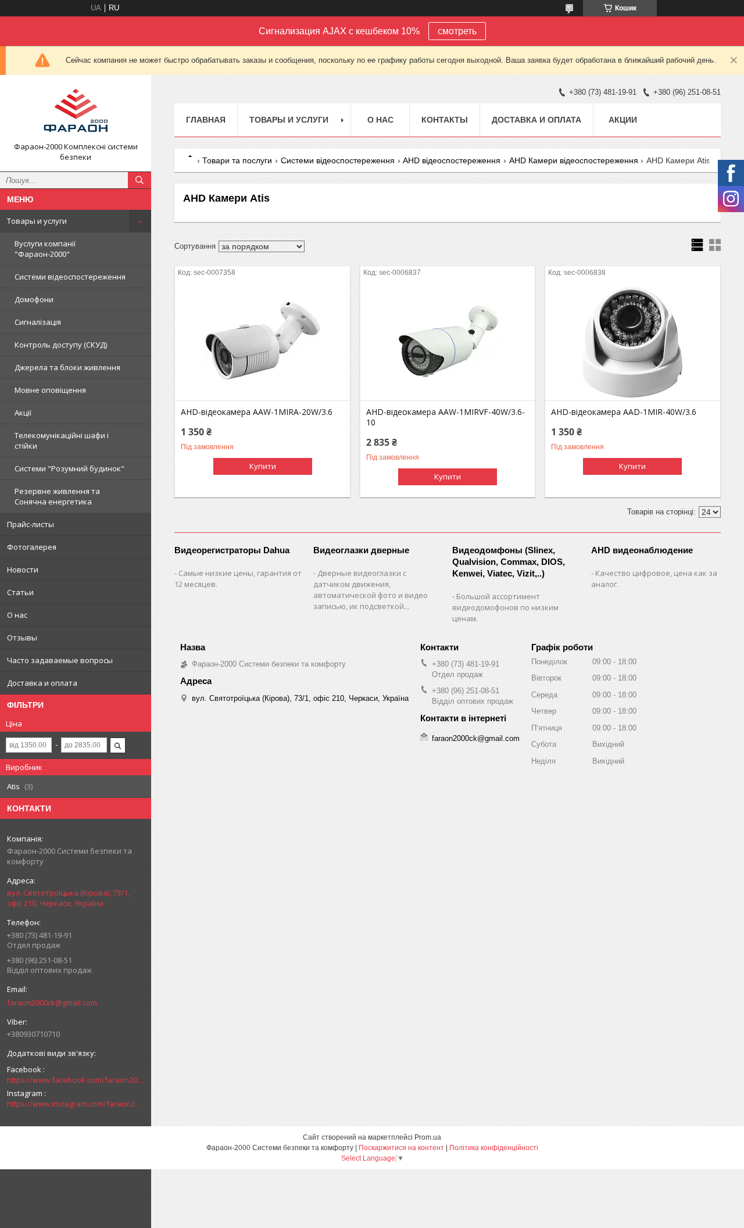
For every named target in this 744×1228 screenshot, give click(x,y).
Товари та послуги (237, 160)
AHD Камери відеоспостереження (573, 160)
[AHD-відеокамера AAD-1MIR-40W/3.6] (632, 342)
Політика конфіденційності (493, 1148)
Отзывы (22, 637)
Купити (262, 466)
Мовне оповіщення (50, 390)
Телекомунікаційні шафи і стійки (62, 440)
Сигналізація (38, 322)
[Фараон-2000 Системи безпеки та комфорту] (75, 113)
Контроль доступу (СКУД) (61, 344)
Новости (22, 569)
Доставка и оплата (42, 683)
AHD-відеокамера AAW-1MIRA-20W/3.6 (256, 412)
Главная (206, 119)
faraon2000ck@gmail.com (52, 1002)
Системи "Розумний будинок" (69, 468)
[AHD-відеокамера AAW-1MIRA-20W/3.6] (262, 342)
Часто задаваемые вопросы (60, 660)
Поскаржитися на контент (401, 1148)
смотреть (457, 31)
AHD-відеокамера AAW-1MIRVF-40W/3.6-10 (445, 417)
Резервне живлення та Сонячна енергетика (57, 496)
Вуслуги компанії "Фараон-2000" (45, 248)
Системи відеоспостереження (70, 276)
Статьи (20, 592)
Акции (623, 119)
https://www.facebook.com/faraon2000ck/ (75, 1080)
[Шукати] (139, 180)
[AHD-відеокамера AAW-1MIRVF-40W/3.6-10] (447, 342)
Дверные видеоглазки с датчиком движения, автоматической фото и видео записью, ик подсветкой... (370, 589)
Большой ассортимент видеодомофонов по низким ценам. (505, 607)
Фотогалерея (31, 547)
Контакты (444, 119)
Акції (23, 412)
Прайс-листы (30, 524)
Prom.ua (427, 1137)
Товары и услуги (37, 221)
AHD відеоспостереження (451, 160)
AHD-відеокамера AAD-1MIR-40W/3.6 (623, 412)
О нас (17, 615)
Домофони (34, 299)
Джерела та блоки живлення (67, 367)
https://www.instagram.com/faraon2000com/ (75, 1103)
